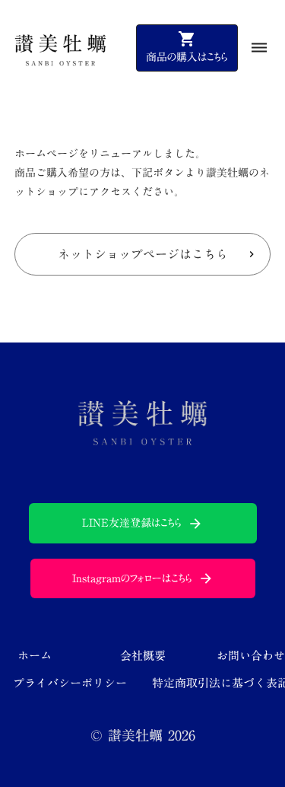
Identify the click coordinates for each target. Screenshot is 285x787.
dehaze (259, 48)
